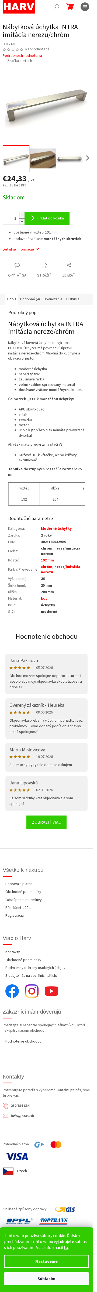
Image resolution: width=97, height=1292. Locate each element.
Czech (22, 1171)
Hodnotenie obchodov (23, 1041)
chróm (46, 567)
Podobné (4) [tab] (30, 299)
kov (44, 598)
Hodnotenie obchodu (47, 637)
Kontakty (12, 952)
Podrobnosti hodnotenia (22, 55)
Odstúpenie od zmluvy (23, 900)
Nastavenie (46, 1261)
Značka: (19, 61)
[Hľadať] (56, 6)
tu (66, 1248)
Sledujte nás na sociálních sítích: (31, 975)
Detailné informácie (18, 249)
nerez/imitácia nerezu (60, 569)
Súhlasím (46, 1279)
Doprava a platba (19, 884)
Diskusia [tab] (72, 299)
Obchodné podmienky (23, 892)
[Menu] (84, 6)
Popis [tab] (11, 299)
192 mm (47, 560)
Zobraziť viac (46, 822)
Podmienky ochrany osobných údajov (35, 968)
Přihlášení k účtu (18, 907)
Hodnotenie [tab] (53, 299)
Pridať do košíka (50, 218)
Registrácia (14, 915)
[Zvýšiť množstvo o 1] (22, 215)
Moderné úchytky (56, 528)
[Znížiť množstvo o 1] (22, 221)
